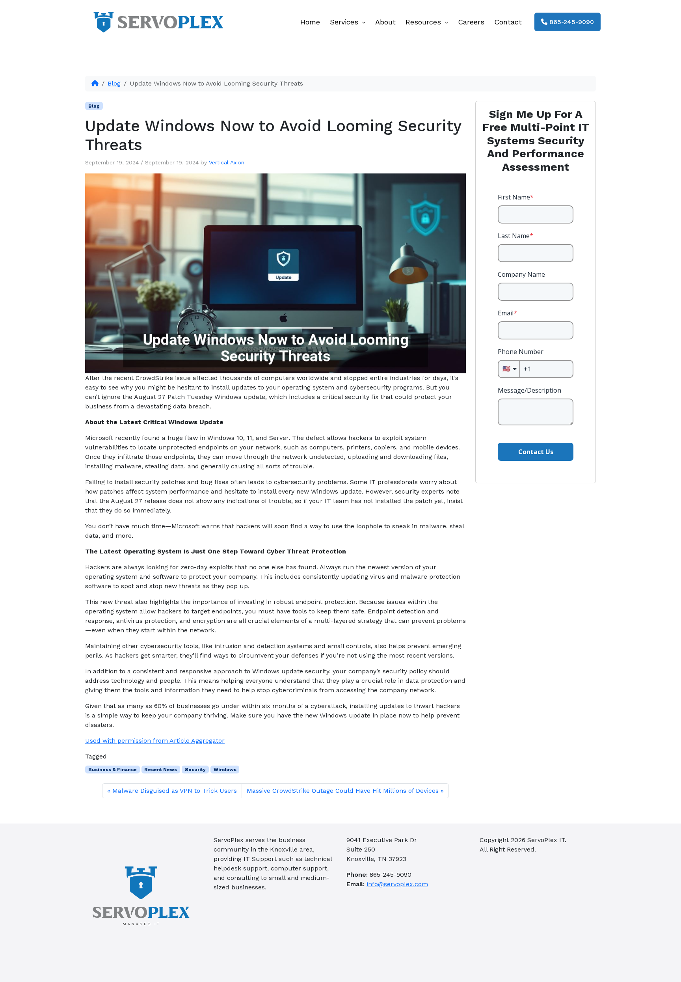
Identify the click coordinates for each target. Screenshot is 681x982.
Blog (114, 83)
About (385, 22)
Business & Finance (112, 769)
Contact (508, 22)
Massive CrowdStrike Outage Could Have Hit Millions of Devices (343, 790)
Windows (225, 769)
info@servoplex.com (397, 884)
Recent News (160, 769)
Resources (424, 22)
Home (310, 22)
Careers (471, 22)
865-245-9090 (570, 22)
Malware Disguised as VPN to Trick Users (174, 790)
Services (345, 22)
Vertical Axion (226, 162)
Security (195, 769)
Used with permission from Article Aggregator (155, 740)
